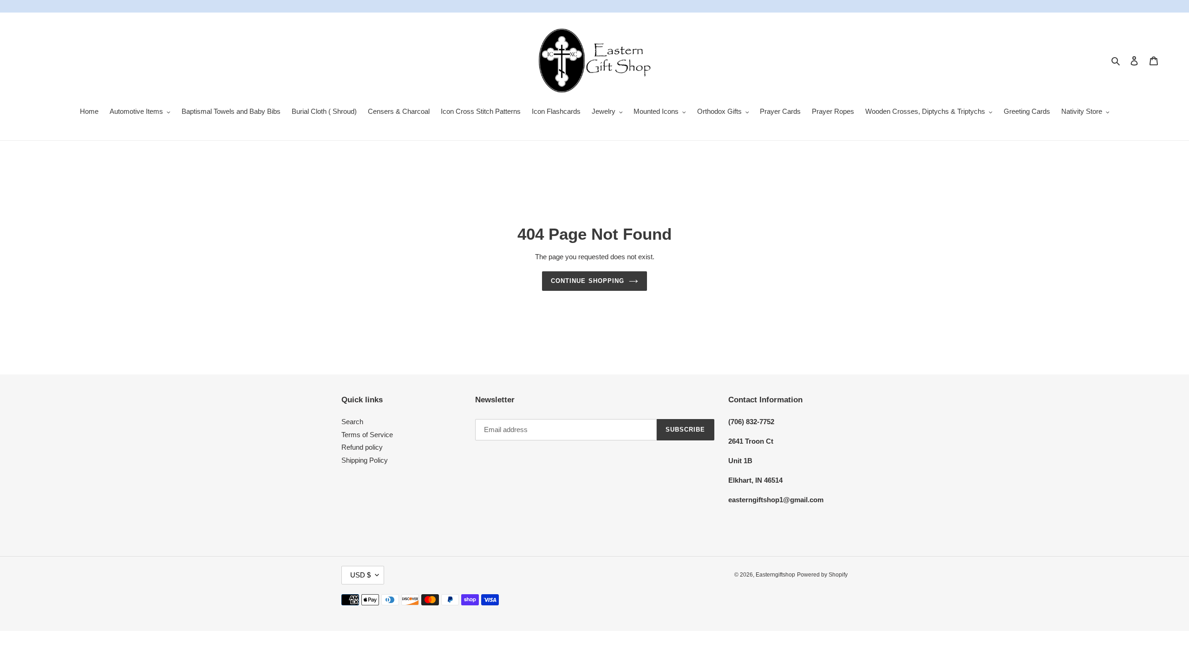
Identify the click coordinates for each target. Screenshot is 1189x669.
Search (352, 422)
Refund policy (362, 447)
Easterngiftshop (775, 574)
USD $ (360, 575)
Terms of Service (367, 435)
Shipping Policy (364, 460)
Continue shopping (587, 280)
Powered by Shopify (822, 574)
